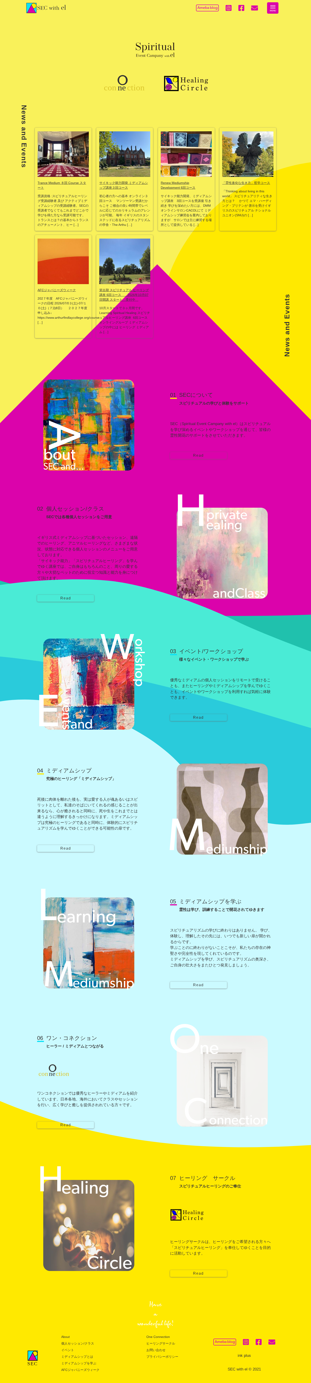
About (65, 1337)
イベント (67, 1350)
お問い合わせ (156, 1350)
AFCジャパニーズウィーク (80, 1370)
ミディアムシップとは (77, 1356)
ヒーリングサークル (160, 1343)
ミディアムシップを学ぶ (78, 1363)
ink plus (244, 1356)
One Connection (158, 1337)
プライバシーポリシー (162, 1356)
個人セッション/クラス (77, 1343)
